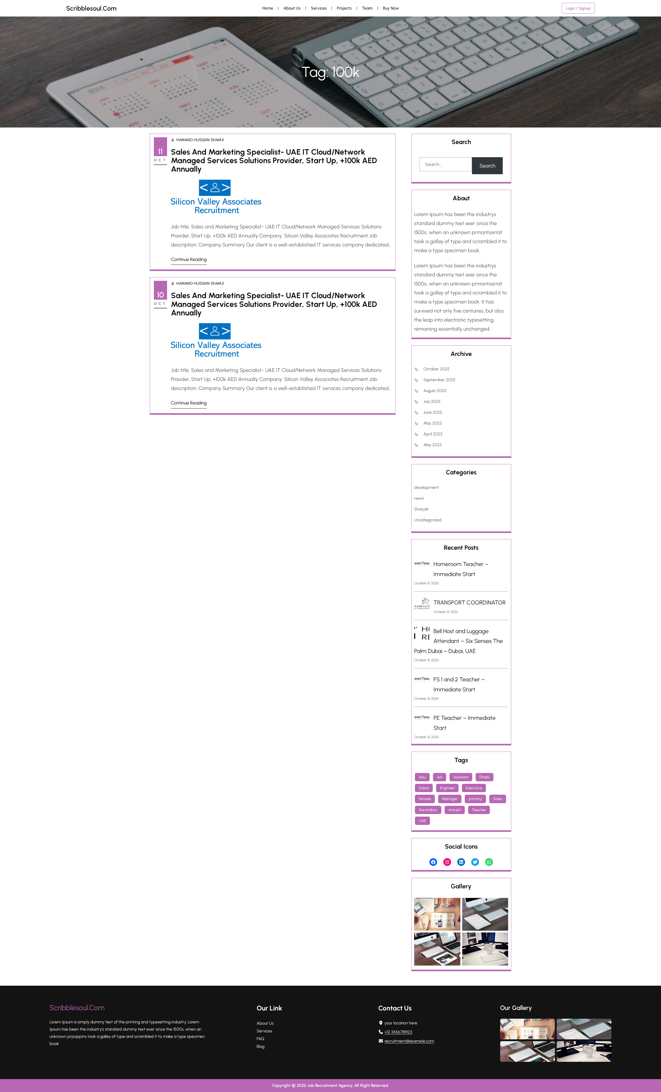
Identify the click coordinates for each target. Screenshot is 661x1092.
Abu (422, 777)
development (426, 487)
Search (487, 166)
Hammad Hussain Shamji (200, 140)
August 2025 (434, 390)
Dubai (424, 788)
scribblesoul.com (91, 8)
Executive (474, 788)
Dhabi (484, 777)
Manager (450, 798)
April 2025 (433, 434)
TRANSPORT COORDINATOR (470, 602)
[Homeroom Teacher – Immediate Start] (422, 565)
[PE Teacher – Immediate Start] (422, 719)
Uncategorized (428, 519)
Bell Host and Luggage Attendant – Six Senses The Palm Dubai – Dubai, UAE (458, 641)
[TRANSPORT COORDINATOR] (422, 605)
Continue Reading (189, 259)
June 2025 (432, 412)
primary (475, 798)
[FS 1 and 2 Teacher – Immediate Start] (422, 681)
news (419, 498)
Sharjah (421, 509)
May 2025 (432, 423)
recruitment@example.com (409, 1041)
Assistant (460, 777)
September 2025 (439, 379)
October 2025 (436, 368)
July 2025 (431, 401)
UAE (422, 820)
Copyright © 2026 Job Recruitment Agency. (313, 1085)
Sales (497, 798)
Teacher (479, 810)
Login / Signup (578, 8)
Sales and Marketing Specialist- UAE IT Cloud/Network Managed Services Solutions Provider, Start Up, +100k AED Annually (274, 160)
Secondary (428, 810)
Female (425, 798)
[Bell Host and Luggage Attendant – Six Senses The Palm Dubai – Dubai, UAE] (422, 634)
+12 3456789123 (398, 1032)
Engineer (447, 788)
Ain (439, 777)
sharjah (454, 810)
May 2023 (432, 444)
